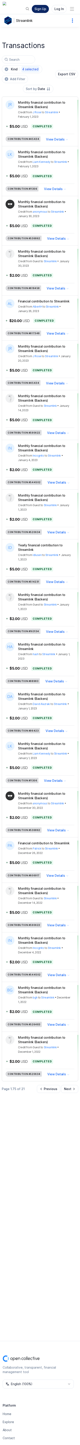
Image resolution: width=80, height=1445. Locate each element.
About (7, 1430)
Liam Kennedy (41, 162)
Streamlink (24, 20)
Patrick (37, 848)
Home (7, 1414)
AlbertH (37, 306)
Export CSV (66, 74)
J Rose (37, 112)
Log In (59, 9)
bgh (35, 997)
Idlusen (37, 555)
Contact (9, 1438)
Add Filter (17, 79)
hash (35, 654)
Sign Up (40, 9)
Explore (8, 1422)
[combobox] (38, 89)
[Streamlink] (9, 20)
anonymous (40, 211)
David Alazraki (41, 704)
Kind (24, 69)
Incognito (38, 455)
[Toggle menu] (72, 9)
